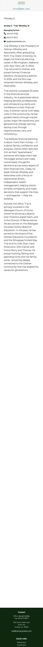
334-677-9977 (12, 38)
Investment (21, 645)
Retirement (21, 642)
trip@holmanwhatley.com (15, 41)
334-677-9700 (12, 34)
